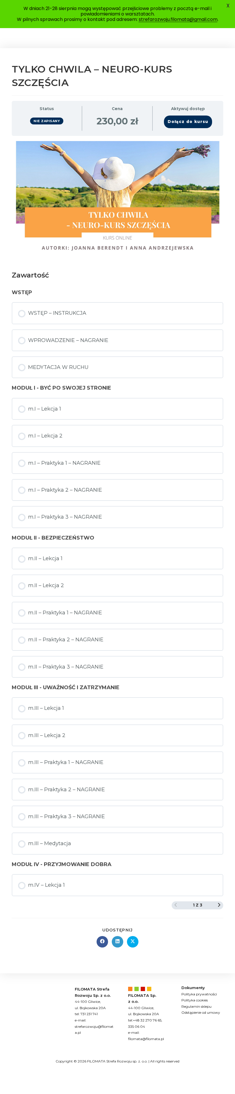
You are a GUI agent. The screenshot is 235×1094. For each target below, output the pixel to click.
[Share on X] (132, 942)
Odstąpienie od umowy (200, 1012)
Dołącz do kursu (188, 121)
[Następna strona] (219, 905)
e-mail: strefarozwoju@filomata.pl (94, 1026)
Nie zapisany (47, 121)
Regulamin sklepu (196, 1006)
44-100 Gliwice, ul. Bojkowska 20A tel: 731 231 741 (90, 1007)
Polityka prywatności (199, 994)
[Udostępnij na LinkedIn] (117, 942)
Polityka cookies (194, 1000)
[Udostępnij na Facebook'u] (102, 942)
